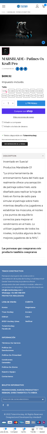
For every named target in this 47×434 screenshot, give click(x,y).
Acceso (28, 312)
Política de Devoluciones (8, 349)
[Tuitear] (21, 69)
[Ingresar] (37, 6)
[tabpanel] (23, 30)
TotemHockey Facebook (8, 327)
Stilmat (5, 317)
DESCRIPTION (9, 156)
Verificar (28, 321)
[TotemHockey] (22, 6)
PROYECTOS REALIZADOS (13, 296)
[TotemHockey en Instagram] (7, 405)
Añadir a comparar (12, 122)
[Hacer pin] (25, 69)
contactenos (7, 376)
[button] (4, 103)
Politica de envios (10, 367)
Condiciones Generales (7, 361)
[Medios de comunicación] (43, 42)
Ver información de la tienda (14, 144)
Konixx (5, 307)
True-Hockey (7, 312)
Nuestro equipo (9, 372)
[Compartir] (17, 69)
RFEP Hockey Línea (10, 321)
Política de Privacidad (11, 355)
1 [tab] (23, 44)
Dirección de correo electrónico (16, 399)
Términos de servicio (11, 343)
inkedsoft (37, 417)
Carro (27, 317)
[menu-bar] (5, 6)
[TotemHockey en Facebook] (3, 405)
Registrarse (30, 307)
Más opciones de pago (23, 117)
